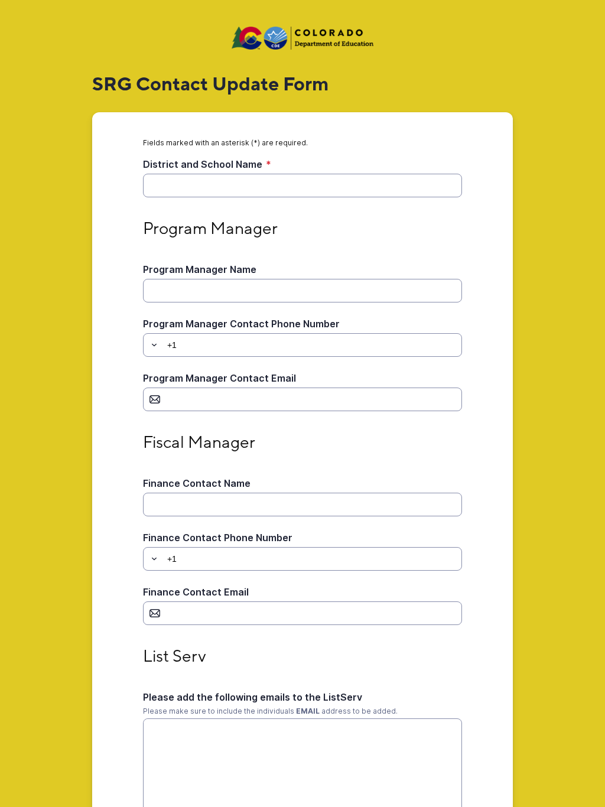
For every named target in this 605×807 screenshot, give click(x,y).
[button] (152, 345)
